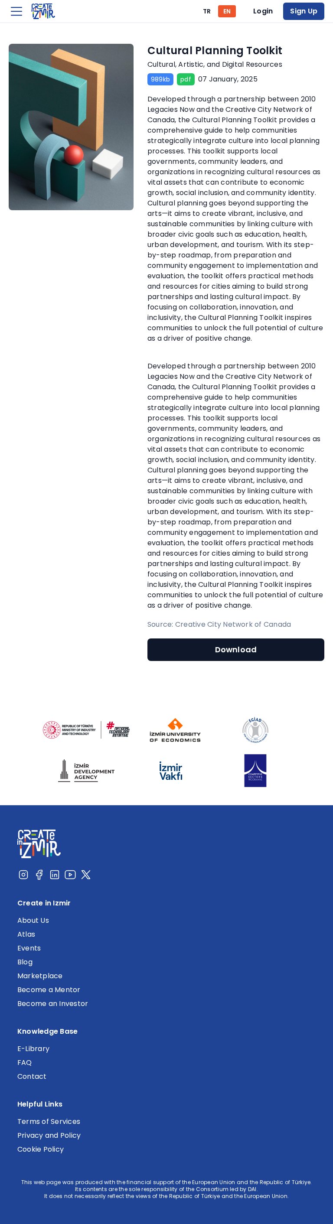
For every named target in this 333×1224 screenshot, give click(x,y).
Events (29, 948)
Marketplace (40, 976)
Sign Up (303, 11)
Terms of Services (48, 1121)
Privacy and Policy (49, 1135)
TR (207, 11)
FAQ (24, 1063)
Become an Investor (52, 1004)
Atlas (26, 934)
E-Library (33, 1049)
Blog (25, 962)
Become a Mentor (49, 990)
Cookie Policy (40, 1149)
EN (227, 11)
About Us (33, 920)
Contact (32, 1076)
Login (263, 11)
